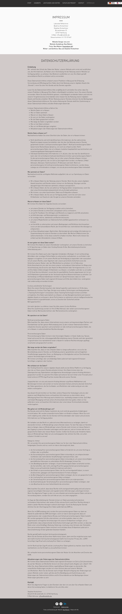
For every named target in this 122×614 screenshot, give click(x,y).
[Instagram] (60, 603)
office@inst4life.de (63, 35)
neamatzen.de (68, 46)
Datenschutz (65, 607)
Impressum (56, 607)
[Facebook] (56, 603)
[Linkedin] (64, 603)
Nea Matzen (66, 610)
